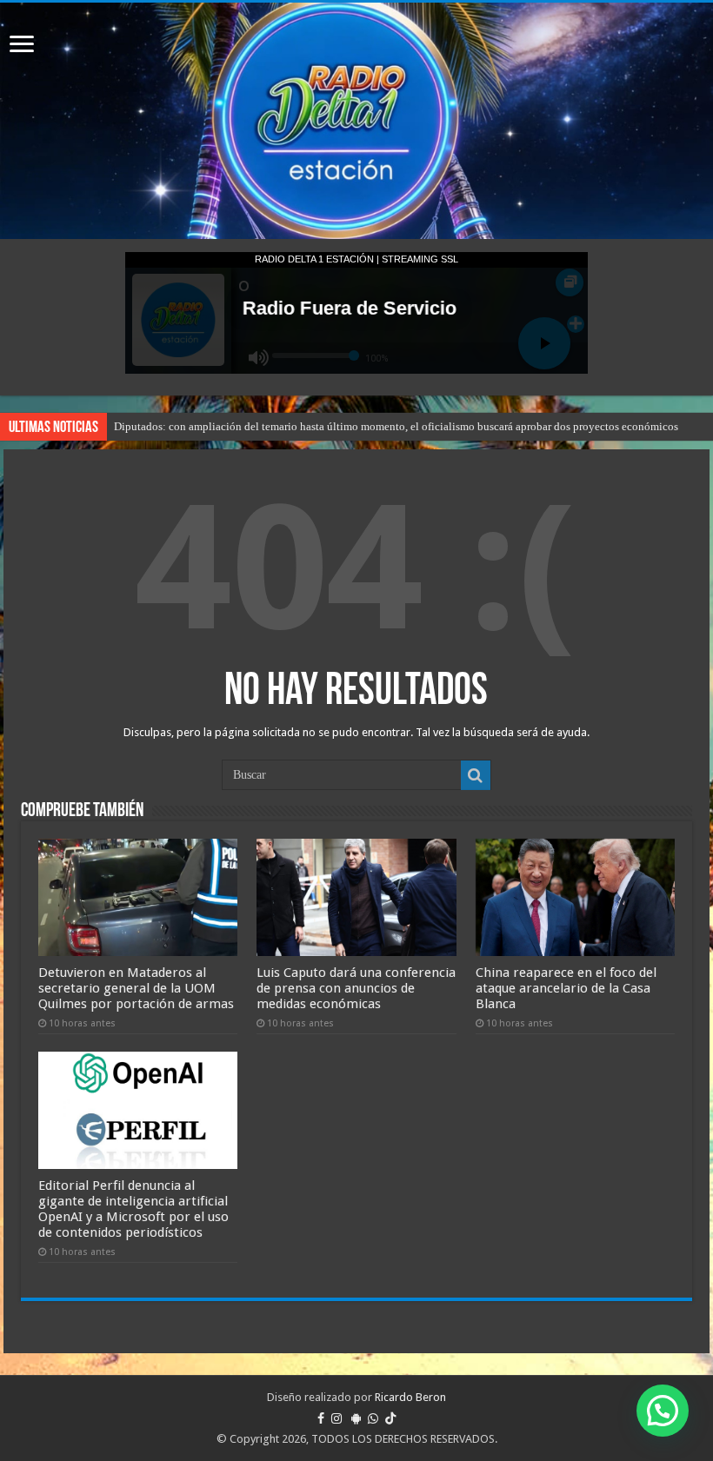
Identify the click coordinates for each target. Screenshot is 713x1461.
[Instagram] (336, 1418)
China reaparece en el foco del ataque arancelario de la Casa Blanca (566, 988)
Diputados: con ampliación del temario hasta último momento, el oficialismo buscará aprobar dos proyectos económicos (396, 426)
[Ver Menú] (21, 45)
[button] (662, 1411)
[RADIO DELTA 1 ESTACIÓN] (356, 121)
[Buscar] (475, 775)
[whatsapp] (373, 1418)
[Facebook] (321, 1418)
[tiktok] (390, 1418)
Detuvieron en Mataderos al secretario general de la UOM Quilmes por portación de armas (136, 988)
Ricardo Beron (410, 1397)
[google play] (356, 1418)
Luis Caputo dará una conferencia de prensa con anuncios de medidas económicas (356, 988)
